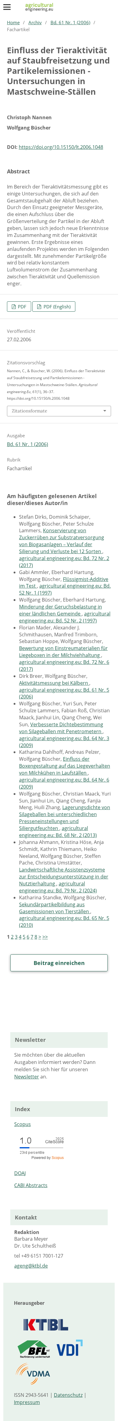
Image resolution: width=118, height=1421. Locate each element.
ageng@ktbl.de (31, 1265)
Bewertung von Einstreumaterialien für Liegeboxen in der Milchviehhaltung (63, 651)
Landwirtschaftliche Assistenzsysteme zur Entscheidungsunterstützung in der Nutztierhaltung (63, 876)
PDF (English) (56, 307)
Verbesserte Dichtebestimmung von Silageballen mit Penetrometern (61, 728)
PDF (21, 307)
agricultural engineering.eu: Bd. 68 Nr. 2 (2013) (58, 831)
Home (13, 22)
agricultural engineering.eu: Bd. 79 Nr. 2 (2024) (58, 887)
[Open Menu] (7, 7)
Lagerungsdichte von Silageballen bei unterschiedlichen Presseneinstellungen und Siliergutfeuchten (64, 818)
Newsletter (26, 1076)
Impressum (27, 1402)
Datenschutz (68, 1395)
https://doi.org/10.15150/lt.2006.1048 (61, 147)
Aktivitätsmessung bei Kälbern (54, 683)
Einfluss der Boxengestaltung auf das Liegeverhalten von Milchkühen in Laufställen (64, 766)
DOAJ (20, 1173)
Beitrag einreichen (59, 962)
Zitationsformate (29, 411)
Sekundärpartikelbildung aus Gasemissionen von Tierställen (54, 908)
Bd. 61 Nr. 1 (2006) (70, 22)
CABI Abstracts (31, 1185)
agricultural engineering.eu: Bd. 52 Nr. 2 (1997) (64, 617)
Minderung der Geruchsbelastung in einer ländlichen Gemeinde (60, 610)
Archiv (35, 22)
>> (45, 937)
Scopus (22, 1124)
